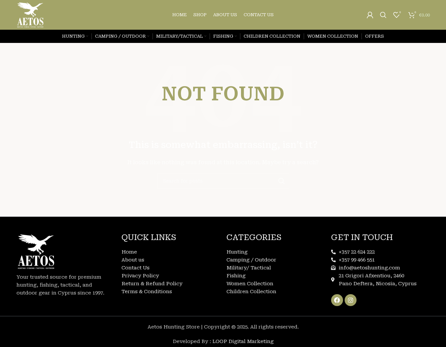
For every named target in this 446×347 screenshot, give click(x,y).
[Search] (383, 14)
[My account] (370, 14)
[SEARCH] (281, 181)
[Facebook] (337, 300)
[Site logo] (30, 14)
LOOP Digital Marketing (243, 341)
